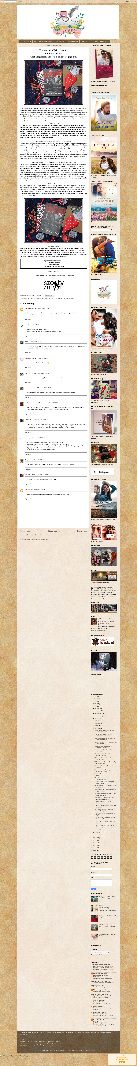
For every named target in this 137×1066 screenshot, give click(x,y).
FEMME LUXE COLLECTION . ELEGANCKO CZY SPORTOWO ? (102, 1002)
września (97, 716)
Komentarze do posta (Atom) (35, 535)
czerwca (97, 723)
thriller (55, 1046)
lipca (96, 720)
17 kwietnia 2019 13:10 (43, 358)
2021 (95, 701)
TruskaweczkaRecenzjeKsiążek (34, 403)
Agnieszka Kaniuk (30, 358)
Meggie (27, 459)
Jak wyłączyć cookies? (122, 1059)
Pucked (56, 271)
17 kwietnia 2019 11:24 (34, 325)
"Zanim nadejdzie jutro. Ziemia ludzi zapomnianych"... (105, 794)
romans (51, 298)
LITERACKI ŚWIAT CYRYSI (101, 981)
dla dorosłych (29, 298)
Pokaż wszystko (113, 1028)
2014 (95, 847)
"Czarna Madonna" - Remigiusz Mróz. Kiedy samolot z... (106, 742)
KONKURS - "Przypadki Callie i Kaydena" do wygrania (107, 916)
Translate (105, 955)
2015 (95, 845)
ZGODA (122, 1062)
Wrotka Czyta (29, 489)
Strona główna (26, 41)
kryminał (34, 1046)
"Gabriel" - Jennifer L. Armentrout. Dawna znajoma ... (104, 826)
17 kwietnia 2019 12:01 (36, 341)
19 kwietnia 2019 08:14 (40, 489)
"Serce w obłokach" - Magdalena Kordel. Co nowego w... (104, 770)
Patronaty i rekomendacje (43, 41)
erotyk (36, 298)
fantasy (29, 1046)
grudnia (97, 708)
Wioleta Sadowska (31, 388)
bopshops (71, 1050)
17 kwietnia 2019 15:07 (44, 388)
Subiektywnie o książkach (101, 964)
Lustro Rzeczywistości (100, 994)
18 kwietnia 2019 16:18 (39, 419)
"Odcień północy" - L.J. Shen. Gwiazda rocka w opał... (103, 802)
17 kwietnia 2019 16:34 (52, 403)
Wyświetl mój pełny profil (98, 630)
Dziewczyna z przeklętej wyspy (101, 991)
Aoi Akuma (28, 419)
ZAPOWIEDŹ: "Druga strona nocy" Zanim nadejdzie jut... (105, 798)
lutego (97, 832)
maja (96, 725)
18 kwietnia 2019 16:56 (38, 438)
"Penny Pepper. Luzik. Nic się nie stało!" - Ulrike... (104, 782)
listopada (98, 711)
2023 (95, 696)
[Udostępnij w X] (50, 296)
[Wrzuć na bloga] (48, 296)
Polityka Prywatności (122, 1057)
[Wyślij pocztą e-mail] (46, 296)
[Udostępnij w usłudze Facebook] (51, 296)
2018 (95, 838)
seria (55, 298)
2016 (95, 842)
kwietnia (97, 728)
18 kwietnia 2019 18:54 (37, 459)
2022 (95, 699)
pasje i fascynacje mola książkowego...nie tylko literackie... (100, 975)
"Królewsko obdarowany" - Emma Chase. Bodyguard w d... (104, 731)
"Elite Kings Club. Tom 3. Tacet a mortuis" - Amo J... (104, 754)
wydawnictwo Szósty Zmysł (66, 298)
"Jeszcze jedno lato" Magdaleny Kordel (103, 982)
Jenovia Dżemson (99, 1000)
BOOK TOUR (85, 41)
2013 (95, 850)
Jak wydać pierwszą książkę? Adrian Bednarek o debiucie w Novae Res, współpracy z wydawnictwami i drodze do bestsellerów (103, 968)
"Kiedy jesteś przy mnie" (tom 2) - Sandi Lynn (107, 935)
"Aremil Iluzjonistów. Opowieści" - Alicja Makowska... (104, 778)
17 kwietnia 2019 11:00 (43, 308)
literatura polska (46, 1042)
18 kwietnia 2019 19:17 (42, 474)
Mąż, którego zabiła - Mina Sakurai (102, 978)
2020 (95, 704)
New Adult (57, 1044)
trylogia (51, 1046)
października (99, 713)
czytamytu (28, 438)
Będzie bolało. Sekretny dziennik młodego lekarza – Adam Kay (102, 996)
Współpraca (60, 41)
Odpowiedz (28, 319)
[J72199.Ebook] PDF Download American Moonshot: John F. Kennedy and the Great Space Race (103, 1024)
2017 (95, 840)
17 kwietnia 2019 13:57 (42, 373)
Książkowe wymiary (99, 1012)
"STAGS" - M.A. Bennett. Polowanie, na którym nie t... (105, 762)
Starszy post (82, 531)
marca (97, 830)
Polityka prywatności (101, 41)
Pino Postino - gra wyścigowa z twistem (104, 987)
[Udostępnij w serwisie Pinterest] (53, 296)
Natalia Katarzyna (30, 308)
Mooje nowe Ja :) (98, 1006)
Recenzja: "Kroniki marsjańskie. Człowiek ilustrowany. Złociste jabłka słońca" (103, 1015)
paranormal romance (43, 1046)
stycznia (97, 835)
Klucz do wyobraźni (99, 990)
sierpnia (97, 718)
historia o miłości (43, 298)
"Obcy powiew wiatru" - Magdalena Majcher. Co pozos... (105, 738)
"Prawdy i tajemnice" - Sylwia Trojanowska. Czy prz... (103, 734)
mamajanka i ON (98, 985)
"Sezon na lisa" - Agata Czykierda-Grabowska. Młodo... (105, 818)
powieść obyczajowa (36, 1044)
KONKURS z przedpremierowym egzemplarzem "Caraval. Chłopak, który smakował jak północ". (107, 909)
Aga (26, 325)
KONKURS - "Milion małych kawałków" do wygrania (107, 897)
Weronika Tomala (104, 618)
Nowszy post (25, 531)
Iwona (26, 341)
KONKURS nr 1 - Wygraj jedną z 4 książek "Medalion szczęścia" (107, 926)
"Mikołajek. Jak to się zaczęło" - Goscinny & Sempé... (104, 746)
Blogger (93, 1050)
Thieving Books (30, 373)
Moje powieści (73, 41)
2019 (95, 706)
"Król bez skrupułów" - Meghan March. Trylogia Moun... (104, 810)
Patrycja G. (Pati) (30, 474)
